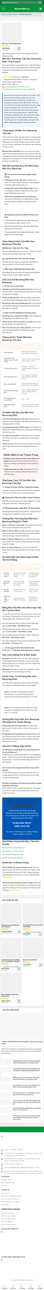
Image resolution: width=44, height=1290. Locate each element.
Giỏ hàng (4, 1185)
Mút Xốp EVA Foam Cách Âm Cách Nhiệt (32, 925)
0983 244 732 (25, 1167)
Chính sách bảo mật (7, 1213)
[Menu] (3, 8)
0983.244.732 (8, 650)
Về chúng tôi (5, 1193)
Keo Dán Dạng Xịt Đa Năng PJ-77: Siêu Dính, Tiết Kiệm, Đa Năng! (11, 960)
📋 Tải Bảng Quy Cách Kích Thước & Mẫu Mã (18, 89)
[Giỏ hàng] (40, 8)
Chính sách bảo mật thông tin (10, 1199)
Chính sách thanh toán (8, 1224)
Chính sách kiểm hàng (8, 1219)
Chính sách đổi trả (6, 1221)
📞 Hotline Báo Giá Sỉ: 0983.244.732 (15, 87)
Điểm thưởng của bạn (7, 1182)
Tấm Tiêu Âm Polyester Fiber (12, 854)
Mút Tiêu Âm (13, 14)
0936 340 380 (14, 1167)
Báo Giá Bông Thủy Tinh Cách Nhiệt (10, 995)
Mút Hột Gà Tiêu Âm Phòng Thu (13, 848)
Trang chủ (4, 14)
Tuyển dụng (4, 1204)
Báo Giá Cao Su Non (30, 960)
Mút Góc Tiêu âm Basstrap (11, 43)
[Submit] (40, 3)
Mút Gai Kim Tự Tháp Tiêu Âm (13, 851)
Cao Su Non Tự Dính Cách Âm (12, 858)
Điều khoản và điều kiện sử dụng (11, 1196)
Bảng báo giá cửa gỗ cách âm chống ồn (10, 925)
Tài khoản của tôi (6, 1180)
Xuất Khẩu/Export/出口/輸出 (10, 1201)
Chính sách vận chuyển (8, 1216)
